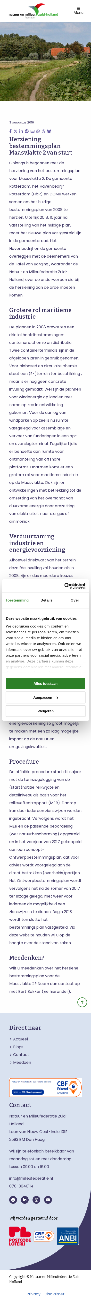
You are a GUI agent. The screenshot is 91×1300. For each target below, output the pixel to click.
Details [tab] (46, 600)
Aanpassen (42, 697)
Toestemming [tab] (17, 600)
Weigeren (46, 711)
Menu (78, 12)
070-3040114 (21, 1186)
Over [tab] (75, 600)
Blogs (18, 1047)
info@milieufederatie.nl (31, 1178)
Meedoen (22, 1062)
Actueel (20, 1039)
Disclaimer (54, 1294)
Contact (21, 1055)
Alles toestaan (45, 683)
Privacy (33, 1294)
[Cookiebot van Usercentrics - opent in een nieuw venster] (64, 586)
